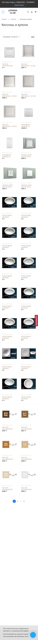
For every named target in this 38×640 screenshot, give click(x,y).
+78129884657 (30, 2)
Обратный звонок (19, 5)
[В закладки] (17, 43)
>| (23, 501)
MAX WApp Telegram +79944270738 (13, 2)
